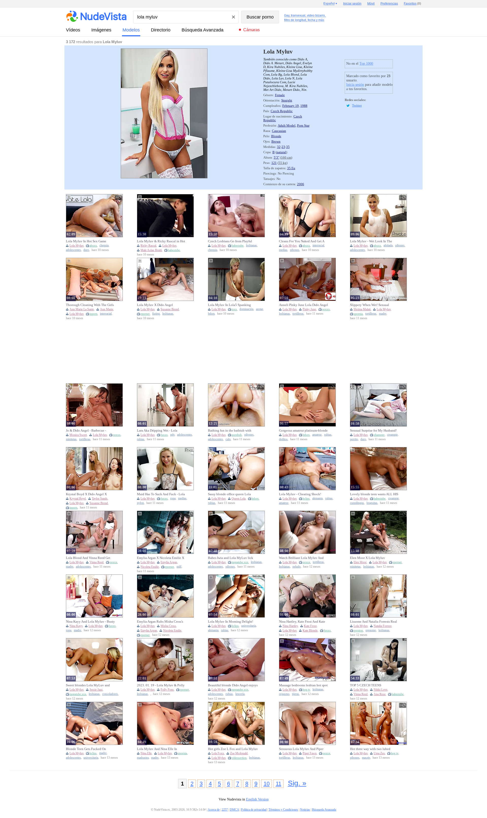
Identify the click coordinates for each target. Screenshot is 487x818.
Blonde (276, 136)
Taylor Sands (100, 498)
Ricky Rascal (148, 245)
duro (86, 250)
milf (179, 566)
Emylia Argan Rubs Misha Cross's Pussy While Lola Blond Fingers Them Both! (160, 622)
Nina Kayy (75, 626)
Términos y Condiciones (283, 809)
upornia (358, 314)
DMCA (234, 809)
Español (329, 3)
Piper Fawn (310, 753)
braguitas (372, 503)
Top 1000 (366, 63)
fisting (156, 313)
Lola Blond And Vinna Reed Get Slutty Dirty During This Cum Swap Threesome (90, 558)
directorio (160, 29)
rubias (140, 439)
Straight (286, 100)
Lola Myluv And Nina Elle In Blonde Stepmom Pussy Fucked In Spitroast (160, 749)
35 (288, 147)
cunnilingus (357, 503)
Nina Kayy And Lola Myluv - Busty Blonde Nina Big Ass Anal (90, 622)
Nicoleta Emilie (150, 567)
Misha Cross (168, 626)
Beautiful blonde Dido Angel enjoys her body (233, 685)
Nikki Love (380, 689)
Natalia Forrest (382, 626)
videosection (239, 758)
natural (281, 152)
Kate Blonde (310, 630)
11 (278, 783)
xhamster (379, 435)
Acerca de (214, 809)
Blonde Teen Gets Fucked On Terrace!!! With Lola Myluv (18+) (89, 749)
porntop (358, 630)
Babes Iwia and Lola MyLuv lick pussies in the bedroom (230, 558)
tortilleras (298, 313)
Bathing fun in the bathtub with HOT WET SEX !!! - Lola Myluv (230, 431)
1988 (303, 106)
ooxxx (326, 309)
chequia (104, 245)
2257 (225, 809)
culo (228, 439)
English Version (257, 799)
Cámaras (251, 30)
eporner (145, 314)
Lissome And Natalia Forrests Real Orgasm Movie (373, 622)
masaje (366, 757)
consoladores (110, 694)
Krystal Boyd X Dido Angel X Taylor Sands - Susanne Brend (86, 494)
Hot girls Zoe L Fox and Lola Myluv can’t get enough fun (233, 749)
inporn (93, 314)
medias (283, 250)
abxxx (93, 245)
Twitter (357, 105)
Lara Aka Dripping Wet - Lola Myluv (157, 431)
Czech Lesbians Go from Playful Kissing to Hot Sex (230, 241)
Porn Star (303, 125)
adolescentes (73, 250)
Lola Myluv (76, 245)
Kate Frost (310, 626)
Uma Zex (379, 753)
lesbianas (251, 245)
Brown (276, 141)
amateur (317, 434)
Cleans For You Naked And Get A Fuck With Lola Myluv (301, 241)
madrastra (143, 757)
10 (267, 783)
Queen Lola (239, 498)
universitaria (248, 625)
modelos (131, 29)
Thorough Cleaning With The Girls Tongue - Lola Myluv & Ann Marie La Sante (90, 305)
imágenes (101, 29)
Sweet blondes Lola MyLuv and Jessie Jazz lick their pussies (88, 685)
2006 (300, 184)
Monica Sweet (78, 435)
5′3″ (276, 157)
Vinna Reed (96, 562)
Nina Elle (146, 753)
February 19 (290, 106)
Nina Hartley (290, 626)
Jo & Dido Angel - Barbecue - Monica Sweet (86, 431)
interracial (318, 245)
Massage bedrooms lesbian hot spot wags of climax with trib (303, 685)
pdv (172, 434)
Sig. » (297, 783)
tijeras (295, 694)
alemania (317, 498)
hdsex (306, 435)
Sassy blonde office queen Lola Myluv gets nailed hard (229, 494)
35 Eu (291, 168)
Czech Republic (282, 111)
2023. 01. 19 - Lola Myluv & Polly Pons (161, 685)
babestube (174, 250)
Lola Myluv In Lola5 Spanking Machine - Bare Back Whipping (230, 305)
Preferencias (389, 3)
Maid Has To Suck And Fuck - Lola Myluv (161, 494)
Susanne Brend (170, 309)
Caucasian (279, 131)
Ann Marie (106, 309)
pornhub (237, 435)
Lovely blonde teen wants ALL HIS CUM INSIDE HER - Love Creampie (375, 494)
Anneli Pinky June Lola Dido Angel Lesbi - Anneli (303, 305)
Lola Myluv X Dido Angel (155, 305)
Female (280, 95)
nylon (140, 503)
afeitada (388, 245)
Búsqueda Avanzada (202, 29)
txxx (234, 309)
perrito (354, 439)
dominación (246, 309)
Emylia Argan (169, 562)
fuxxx (164, 435)
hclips (306, 498)
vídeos (73, 29)
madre (382, 313)
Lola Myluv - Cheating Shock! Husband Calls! (300, 494)
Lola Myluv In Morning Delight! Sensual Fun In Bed (230, 622)
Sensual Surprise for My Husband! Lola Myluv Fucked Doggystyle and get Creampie (375, 431)
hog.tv (306, 689)
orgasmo (371, 630)
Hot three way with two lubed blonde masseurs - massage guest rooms (372, 749)
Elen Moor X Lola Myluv (367, 558)
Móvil (371, 3)
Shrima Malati (362, 309)
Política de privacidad (254, 809)
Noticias (305, 809)
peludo (296, 566)
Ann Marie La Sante (81, 309)
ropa (173, 498)
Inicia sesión (355, 85)
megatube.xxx (240, 562)
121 (274, 163)
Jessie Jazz (96, 689)
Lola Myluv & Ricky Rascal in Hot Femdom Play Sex (161, 241)
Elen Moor (360, 562)
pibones (294, 250)
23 (283, 147)
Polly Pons (167, 689)
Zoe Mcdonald (239, 753)
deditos (283, 439)
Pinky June (309, 309)
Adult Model (286, 125)
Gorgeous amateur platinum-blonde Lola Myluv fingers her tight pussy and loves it (303, 431)
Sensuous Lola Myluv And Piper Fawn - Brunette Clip (301, 749)
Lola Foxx (218, 753)
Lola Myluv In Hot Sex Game (86, 241)
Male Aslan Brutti (151, 250)
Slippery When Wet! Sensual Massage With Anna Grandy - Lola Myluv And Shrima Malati (373, 305)
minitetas (71, 439)
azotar (259, 309)
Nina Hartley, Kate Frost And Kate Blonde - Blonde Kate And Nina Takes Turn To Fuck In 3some (302, 622)
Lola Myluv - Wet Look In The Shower (371, 241)
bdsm (211, 313)
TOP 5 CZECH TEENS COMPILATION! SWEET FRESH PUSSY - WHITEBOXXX (373, 685)
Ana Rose (380, 694)
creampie (392, 434)
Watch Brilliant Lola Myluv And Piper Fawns (301, 558)
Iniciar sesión (352, 3)
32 (279, 147)
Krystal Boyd (77, 498)
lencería (240, 694)
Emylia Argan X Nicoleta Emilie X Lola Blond (160, 558)
